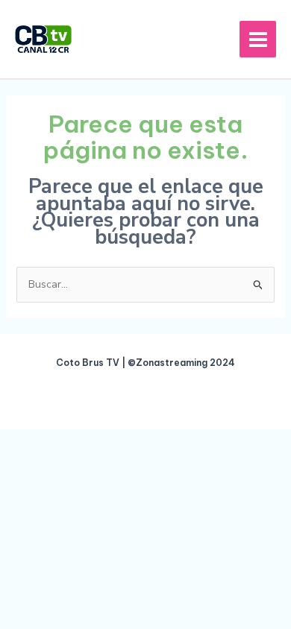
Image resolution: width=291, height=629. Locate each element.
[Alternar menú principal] (258, 39)
